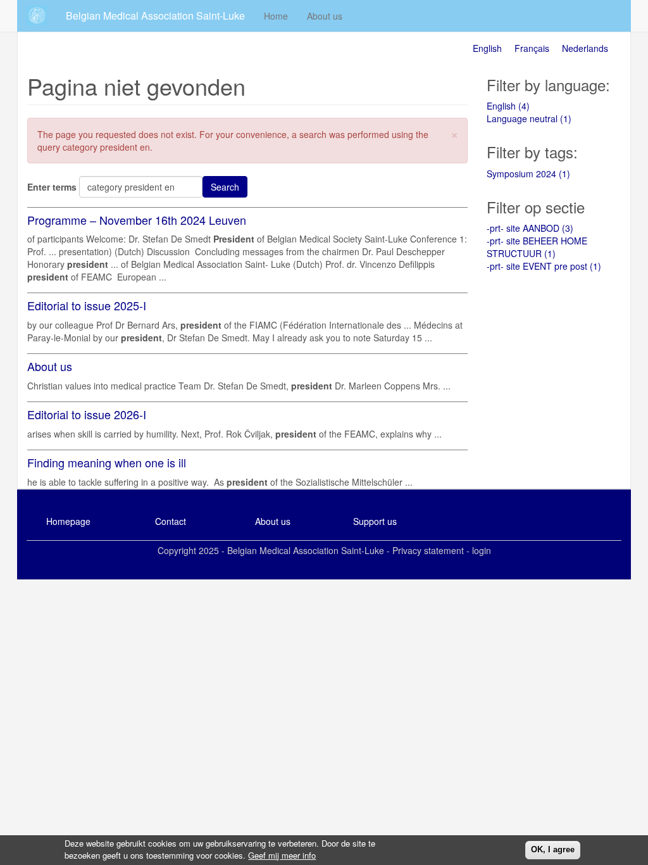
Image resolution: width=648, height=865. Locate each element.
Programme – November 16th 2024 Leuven (136, 220)
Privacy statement (428, 550)
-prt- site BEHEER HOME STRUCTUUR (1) (537, 247)
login (481, 550)
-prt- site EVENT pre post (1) (544, 266)
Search (225, 186)
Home (276, 15)
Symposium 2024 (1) (528, 173)
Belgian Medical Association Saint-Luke (155, 15)
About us (324, 15)
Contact (170, 521)
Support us (375, 521)
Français (531, 48)
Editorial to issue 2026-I (86, 414)
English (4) (508, 105)
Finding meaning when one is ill (106, 462)
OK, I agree (553, 849)
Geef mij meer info (282, 855)
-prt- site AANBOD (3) (530, 228)
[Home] (41, 15)
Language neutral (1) (529, 118)
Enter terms (52, 186)
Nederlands (585, 48)
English (487, 48)
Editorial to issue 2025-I (86, 305)
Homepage (68, 521)
